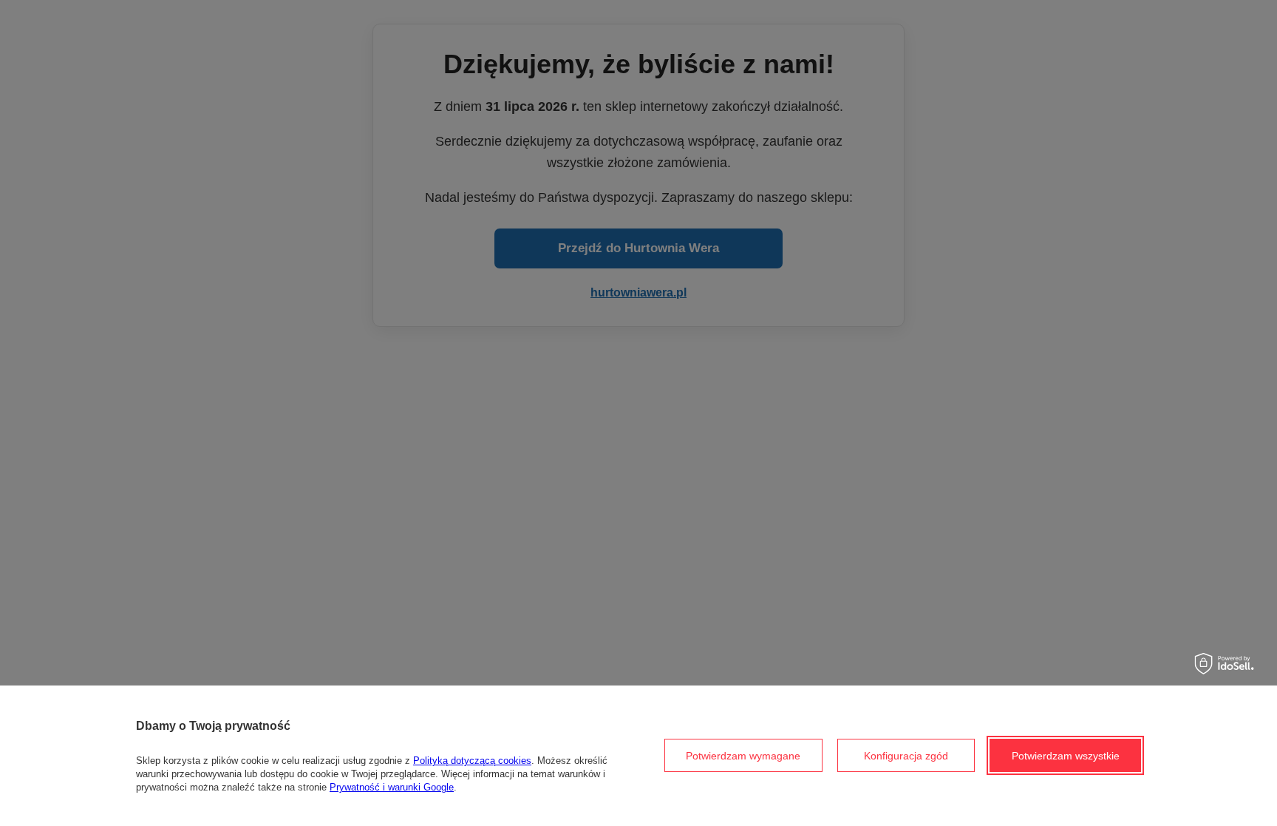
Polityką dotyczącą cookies (472, 760)
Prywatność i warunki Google (392, 787)
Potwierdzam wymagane (743, 756)
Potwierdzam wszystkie (1066, 756)
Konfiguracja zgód (906, 756)
